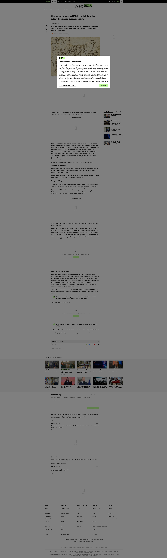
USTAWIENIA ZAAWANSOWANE (67, 85)
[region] (83, 72)
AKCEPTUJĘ (103, 85)
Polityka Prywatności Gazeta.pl (97, 81)
